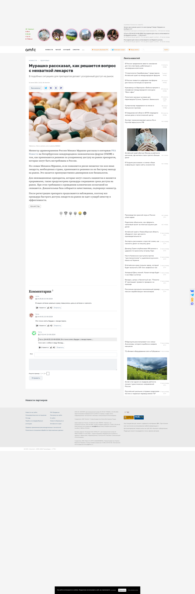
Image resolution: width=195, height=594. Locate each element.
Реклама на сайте (56, 415)
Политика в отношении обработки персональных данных (44, 430)
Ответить (57, 308)
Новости (49, 49)
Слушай (66, 49)
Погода (28, 418)
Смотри (76, 49)
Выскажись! (35, 88)
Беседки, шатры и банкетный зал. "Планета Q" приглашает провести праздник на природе (142, 282)
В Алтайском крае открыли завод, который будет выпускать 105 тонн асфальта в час (142, 266)
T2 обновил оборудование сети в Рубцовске (142, 351)
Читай (58, 49)
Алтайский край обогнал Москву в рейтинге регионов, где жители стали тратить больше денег (142, 155)
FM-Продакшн (54, 412)
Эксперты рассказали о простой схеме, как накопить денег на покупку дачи (142, 242)
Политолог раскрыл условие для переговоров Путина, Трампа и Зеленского (142, 98)
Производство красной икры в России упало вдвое (140, 216)
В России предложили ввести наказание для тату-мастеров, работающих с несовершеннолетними (141, 66)
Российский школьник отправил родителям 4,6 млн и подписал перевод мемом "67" (142, 392)
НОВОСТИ (33, 60)
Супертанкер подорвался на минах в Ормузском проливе (139, 107)
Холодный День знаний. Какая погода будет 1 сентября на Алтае (142, 273)
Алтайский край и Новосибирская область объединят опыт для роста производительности (142, 234)
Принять (122, 590)
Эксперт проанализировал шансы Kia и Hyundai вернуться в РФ (140, 121)
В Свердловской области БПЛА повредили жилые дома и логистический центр (141, 114)
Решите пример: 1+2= (37, 373)
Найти (166, 49)
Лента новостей (132, 58)
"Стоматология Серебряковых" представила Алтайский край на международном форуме (142, 74)
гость (37, 296)
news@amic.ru (96, 426)
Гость (37, 314)
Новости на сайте (31, 412)
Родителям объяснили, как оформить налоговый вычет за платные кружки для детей (141, 224)
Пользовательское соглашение (36, 415)
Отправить (36, 378)
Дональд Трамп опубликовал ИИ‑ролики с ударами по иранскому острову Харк (141, 249)
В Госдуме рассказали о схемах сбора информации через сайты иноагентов (140, 163)
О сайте (52, 418)
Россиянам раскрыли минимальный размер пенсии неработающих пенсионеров (142, 290)
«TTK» (54, 449)
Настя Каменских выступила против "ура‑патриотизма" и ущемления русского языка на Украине (141, 258)
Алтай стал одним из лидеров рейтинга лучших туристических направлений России (140, 384)
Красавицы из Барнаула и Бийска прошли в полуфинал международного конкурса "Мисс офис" (142, 90)
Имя (31, 354)
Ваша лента (134, 49)
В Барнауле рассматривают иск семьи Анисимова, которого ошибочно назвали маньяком (141, 344)
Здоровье (44, 60)
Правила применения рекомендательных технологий (43, 427)
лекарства (35, 206)
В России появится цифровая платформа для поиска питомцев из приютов (141, 81)
